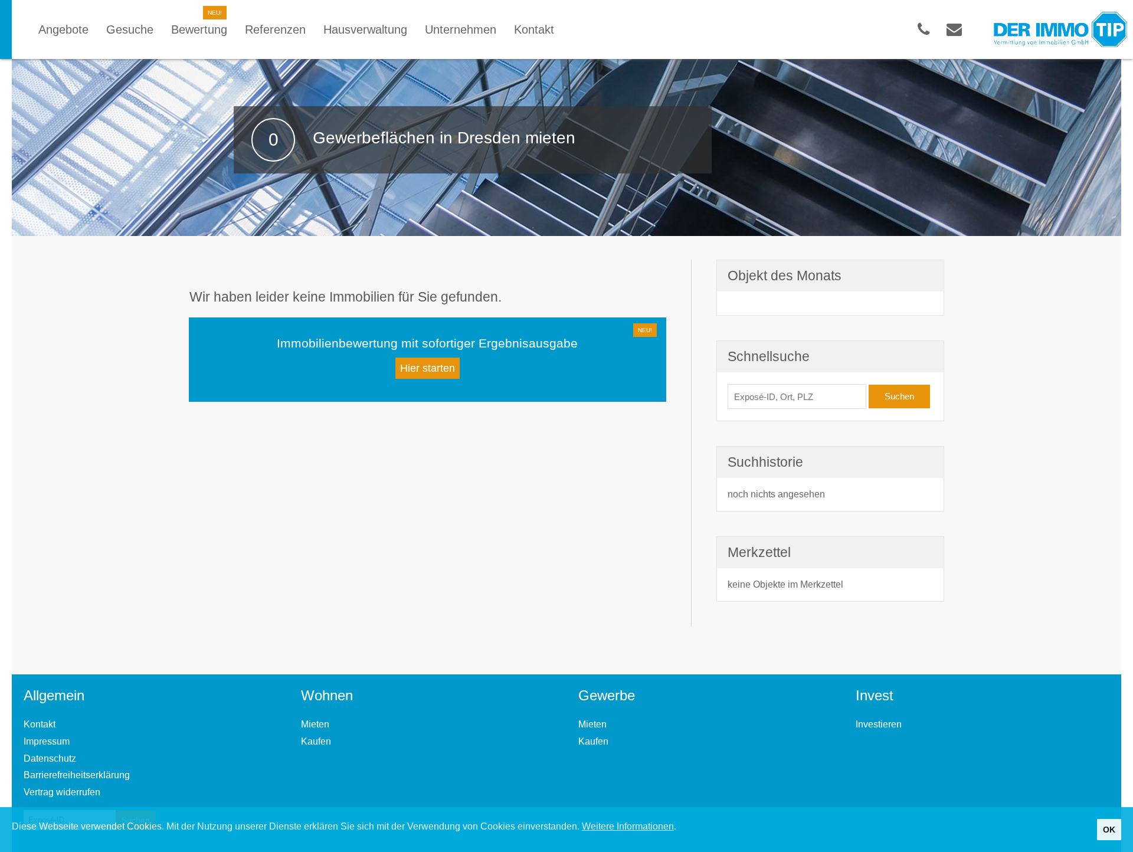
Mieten (315, 724)
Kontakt (39, 724)
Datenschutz (50, 758)
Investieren (879, 724)
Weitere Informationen (628, 826)
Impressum (47, 741)
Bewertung (199, 29)
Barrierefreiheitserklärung (77, 775)
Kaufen (316, 741)
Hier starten (427, 368)
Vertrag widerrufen (62, 792)
